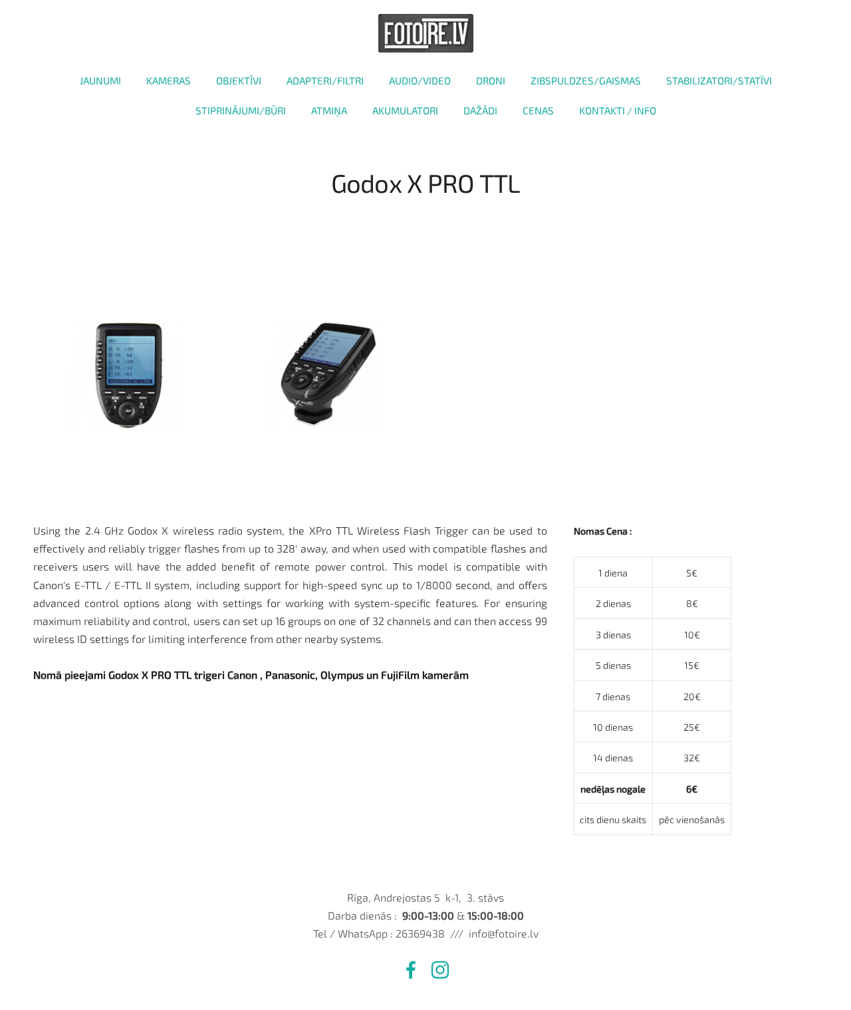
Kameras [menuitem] (168, 80)
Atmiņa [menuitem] (329, 110)
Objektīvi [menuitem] (238, 80)
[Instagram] (440, 969)
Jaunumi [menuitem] (100, 80)
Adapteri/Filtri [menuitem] (325, 80)
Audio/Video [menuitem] (420, 80)
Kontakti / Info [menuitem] (617, 110)
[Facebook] (411, 969)
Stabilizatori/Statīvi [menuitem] (719, 80)
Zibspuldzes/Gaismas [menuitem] (586, 80)
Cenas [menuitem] (538, 110)
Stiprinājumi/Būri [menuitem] (240, 110)
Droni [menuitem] (490, 80)
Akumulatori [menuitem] (405, 110)
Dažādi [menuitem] (480, 110)
